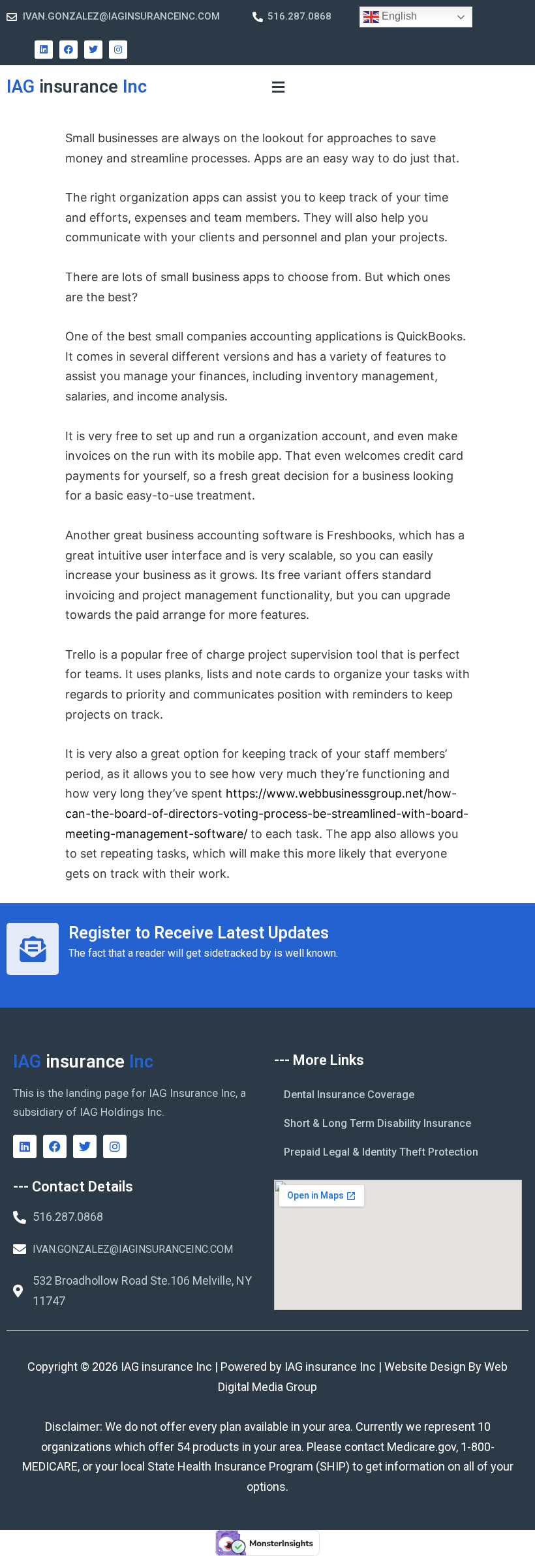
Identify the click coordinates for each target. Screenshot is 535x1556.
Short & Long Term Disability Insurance (377, 1123)
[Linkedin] (44, 49)
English (398, 16)
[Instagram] (118, 49)
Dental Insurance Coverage (349, 1094)
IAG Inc (77, 86)
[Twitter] (93, 49)
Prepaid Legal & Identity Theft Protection (381, 1152)
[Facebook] (68, 49)
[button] (278, 87)
